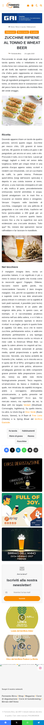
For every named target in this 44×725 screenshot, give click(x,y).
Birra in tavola (21, 27)
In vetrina (34, 32)
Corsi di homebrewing (30, 699)
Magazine (29, 696)
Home (12, 27)
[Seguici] (40, 668)
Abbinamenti (31, 27)
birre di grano (16, 436)
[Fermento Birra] (13, 5)
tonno (31, 436)
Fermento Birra (16, 54)
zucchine (22, 441)
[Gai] (22, 18)
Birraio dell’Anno (10, 702)
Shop (20, 696)
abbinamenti (29, 431)
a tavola (13, 431)
